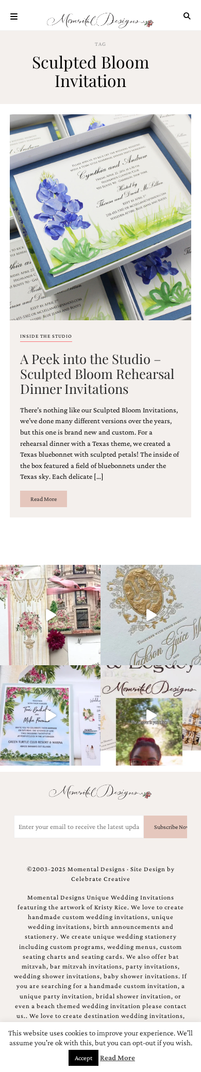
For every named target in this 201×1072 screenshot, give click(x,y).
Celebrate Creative (100, 879)
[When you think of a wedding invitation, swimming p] (50, 715)
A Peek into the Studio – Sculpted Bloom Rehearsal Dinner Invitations (97, 373)
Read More (43, 499)
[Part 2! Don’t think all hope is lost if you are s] (150, 715)
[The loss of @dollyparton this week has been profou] (50, 615)
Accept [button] (83, 1058)
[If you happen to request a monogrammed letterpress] (150, 615)
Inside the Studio (46, 336)
